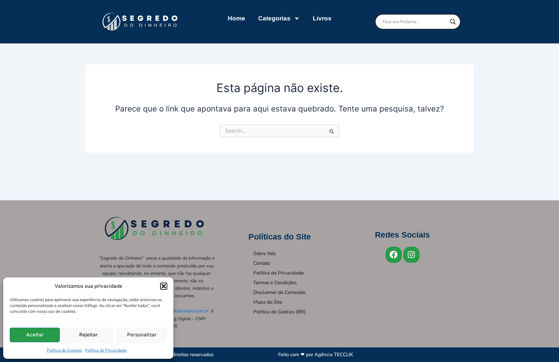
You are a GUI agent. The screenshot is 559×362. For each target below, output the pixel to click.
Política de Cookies (64, 350)
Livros (322, 18)
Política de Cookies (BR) (279, 312)
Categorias (274, 18)
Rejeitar (88, 335)
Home (236, 18)
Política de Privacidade (106, 350)
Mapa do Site (267, 302)
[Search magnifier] (452, 21)
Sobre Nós (264, 253)
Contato (261, 263)
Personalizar (142, 335)
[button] (163, 286)
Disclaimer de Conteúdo (279, 292)
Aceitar (35, 335)
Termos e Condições (275, 282)
